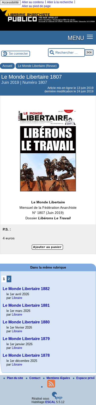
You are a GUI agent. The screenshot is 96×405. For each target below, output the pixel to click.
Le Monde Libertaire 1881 (26, 305)
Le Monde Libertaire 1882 (26, 289)
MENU (76, 37)
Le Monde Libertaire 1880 (26, 322)
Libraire (17, 298)
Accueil (7, 66)
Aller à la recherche (60, 2)
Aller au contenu (33, 2)
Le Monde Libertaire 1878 (26, 355)
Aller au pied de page (36, 6)
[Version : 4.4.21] (57, 398)
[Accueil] (48, 23)
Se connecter (18, 53)
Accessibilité (10, 2)
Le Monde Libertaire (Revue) (37, 66)
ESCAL (50, 402)
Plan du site (15, 378)
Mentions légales (59, 378)
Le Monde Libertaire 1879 (26, 339)
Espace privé (85, 378)
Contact (35, 378)
